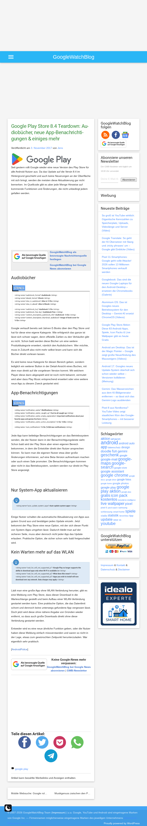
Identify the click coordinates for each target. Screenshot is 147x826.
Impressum (107, 565)
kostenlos (109, 499)
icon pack (119, 495)
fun (114, 451)
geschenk (110, 455)
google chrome (114, 475)
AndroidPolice (19, 649)
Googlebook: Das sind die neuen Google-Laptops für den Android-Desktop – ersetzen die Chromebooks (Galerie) (117, 287)
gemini (122, 451)
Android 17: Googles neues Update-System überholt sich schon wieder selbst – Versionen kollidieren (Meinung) (118, 374)
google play (21, 768)
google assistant (112, 471)
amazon (115, 439)
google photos (121, 483)
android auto (127, 443)
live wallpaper (112, 503)
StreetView (124, 516)
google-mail (109, 459)
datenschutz (114, 447)
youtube (108, 523)
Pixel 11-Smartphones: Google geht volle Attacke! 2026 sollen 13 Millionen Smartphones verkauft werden (116, 264)
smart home (119, 512)
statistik (113, 515)
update (107, 519)
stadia (104, 515)
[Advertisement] (30, 25)
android (109, 442)
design (125, 447)
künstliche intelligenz (127, 500)
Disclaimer (124, 569)
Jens (60, 147)
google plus (126, 492)
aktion (105, 439)
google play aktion (115, 489)
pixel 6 (104, 507)
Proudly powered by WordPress (122, 823)
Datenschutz (108, 569)
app (104, 447)
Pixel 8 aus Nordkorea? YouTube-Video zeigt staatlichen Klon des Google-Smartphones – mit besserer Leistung (118, 415)
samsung (122, 507)
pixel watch (113, 508)
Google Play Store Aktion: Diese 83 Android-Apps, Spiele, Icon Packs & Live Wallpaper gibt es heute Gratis (116, 332)
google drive (111, 480)
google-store (120, 467)
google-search (113, 465)
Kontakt (121, 565)
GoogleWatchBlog (73, 57)
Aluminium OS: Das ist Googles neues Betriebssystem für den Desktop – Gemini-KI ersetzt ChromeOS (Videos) (118, 310)
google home (106, 483)
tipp (131, 515)
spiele (130, 511)
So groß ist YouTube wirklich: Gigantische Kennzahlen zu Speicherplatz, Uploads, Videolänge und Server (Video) (118, 223)
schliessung (106, 512)
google (123, 455)
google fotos (124, 479)
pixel (128, 504)
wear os (117, 519)
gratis (105, 495)
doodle (106, 451)
